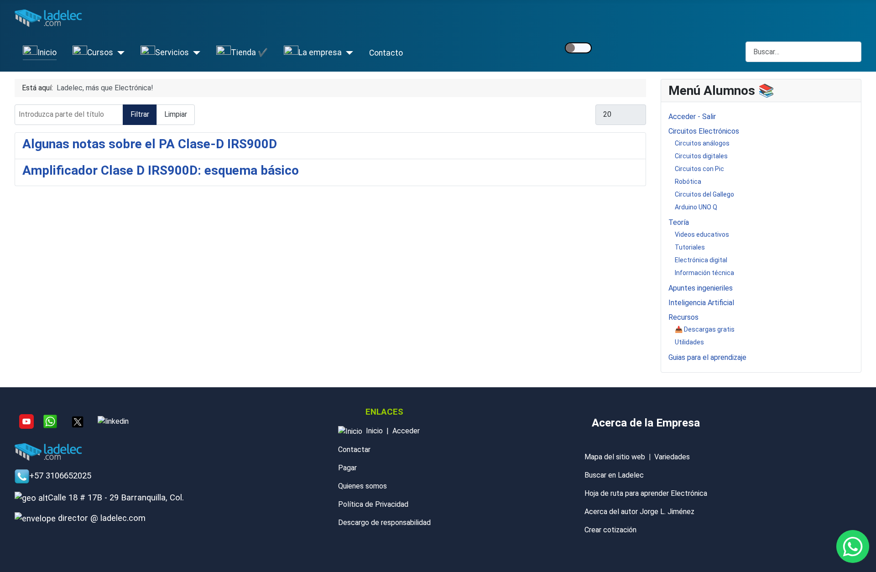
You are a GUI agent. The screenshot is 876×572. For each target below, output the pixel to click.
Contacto (386, 52)
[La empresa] (347, 53)
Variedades (672, 456)
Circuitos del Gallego (704, 194)
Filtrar (139, 114)
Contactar (354, 449)
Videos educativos (702, 234)
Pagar (347, 467)
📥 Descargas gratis (705, 329)
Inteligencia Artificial (701, 302)
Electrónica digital (701, 260)
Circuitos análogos (702, 143)
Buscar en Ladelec (614, 475)
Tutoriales (690, 247)
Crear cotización (610, 529)
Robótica (688, 181)
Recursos (683, 317)
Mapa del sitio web (614, 456)
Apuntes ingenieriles (700, 288)
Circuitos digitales (701, 156)
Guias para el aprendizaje (707, 357)
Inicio (374, 430)
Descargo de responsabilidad (384, 522)
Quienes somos (362, 486)
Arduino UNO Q (696, 207)
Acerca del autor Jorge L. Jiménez (639, 511)
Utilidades (689, 342)
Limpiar (175, 114)
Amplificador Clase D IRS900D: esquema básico (160, 170)
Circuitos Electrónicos (703, 131)
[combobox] (803, 52)
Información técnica (704, 272)
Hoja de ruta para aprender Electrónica (645, 493)
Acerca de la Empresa (646, 422)
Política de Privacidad (373, 504)
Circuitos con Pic (699, 168)
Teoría (678, 222)
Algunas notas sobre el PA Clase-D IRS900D (149, 143)
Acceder (406, 430)
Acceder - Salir (692, 116)
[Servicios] (194, 53)
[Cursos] (119, 53)
